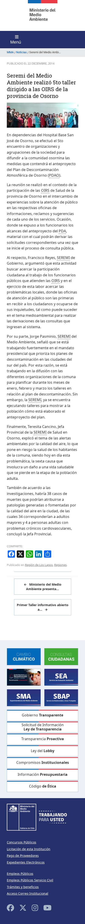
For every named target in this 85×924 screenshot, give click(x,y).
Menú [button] (15, 42)
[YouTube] (47, 907)
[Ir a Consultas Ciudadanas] (61, 656)
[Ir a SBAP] (61, 697)
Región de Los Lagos (39, 565)
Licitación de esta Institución (28, 849)
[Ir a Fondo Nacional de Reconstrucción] (24, 677)
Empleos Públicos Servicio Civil (30, 880)
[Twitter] (23, 907)
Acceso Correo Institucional (27, 893)
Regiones (60, 565)
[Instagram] (35, 907)
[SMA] (24, 697)
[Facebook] (10, 907)
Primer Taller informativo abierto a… (42, 607)
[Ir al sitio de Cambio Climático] (24, 656)
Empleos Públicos (20, 873)
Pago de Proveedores (23, 855)
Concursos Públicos (21, 842)
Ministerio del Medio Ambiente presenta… (42, 586)
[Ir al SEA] (61, 677)
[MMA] (42, 15)
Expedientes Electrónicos (26, 862)
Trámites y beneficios (23, 887)
